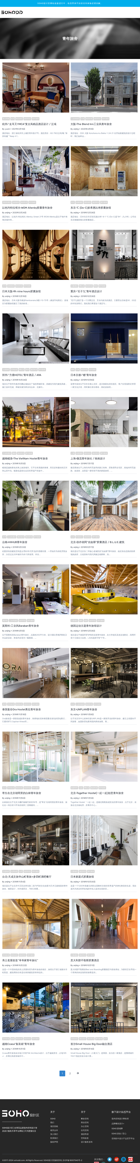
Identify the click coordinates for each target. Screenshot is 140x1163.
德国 (86, 620)
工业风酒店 (75, 119)
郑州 (27, 370)
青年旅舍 (35, 119)
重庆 (95, 286)
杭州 (12, 119)
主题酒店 (74, 286)
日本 (82, 119)
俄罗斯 (5, 620)
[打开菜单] (129, 12)
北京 (72, 537)
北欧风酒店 (7, 202)
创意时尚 (74, 788)
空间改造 (14, 370)
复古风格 (6, 119)
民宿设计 (79, 537)
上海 (72, 453)
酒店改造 (89, 119)
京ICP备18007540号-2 (72, 1160)
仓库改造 (14, 871)
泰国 (4, 704)
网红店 (81, 286)
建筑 (72, 370)
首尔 (105, 1039)
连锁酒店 (16, 202)
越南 (14, 453)
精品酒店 (19, 119)
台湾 (4, 537)
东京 (72, 202)
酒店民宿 (27, 119)
